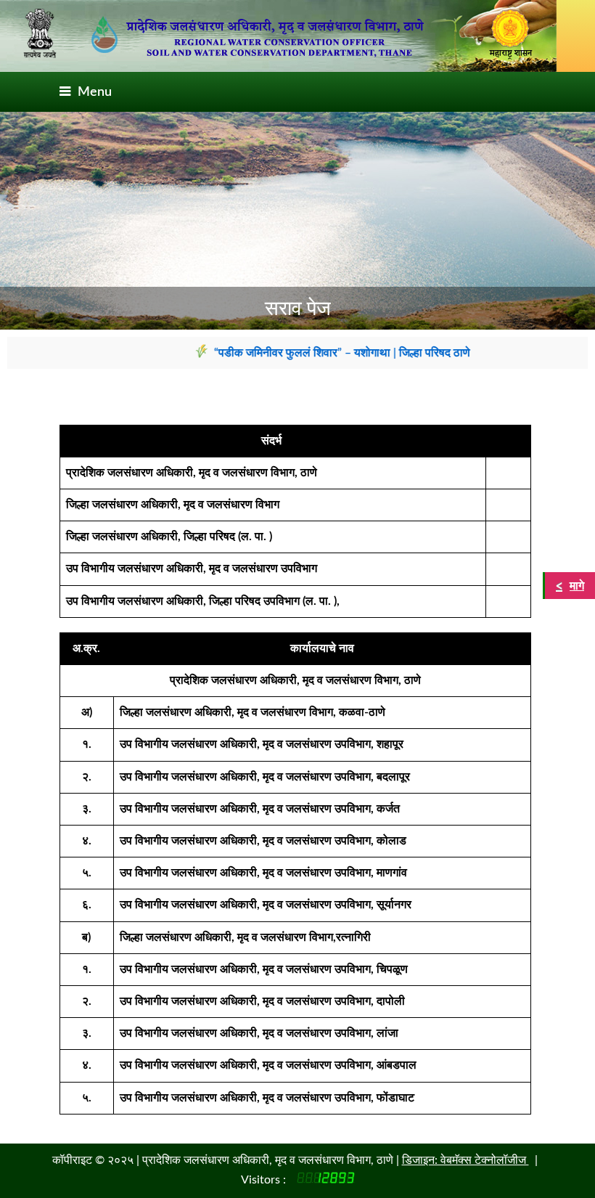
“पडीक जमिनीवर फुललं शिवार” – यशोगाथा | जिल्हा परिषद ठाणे (325, 353)
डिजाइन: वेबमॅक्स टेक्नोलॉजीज (465, 1160)
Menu (95, 92)
